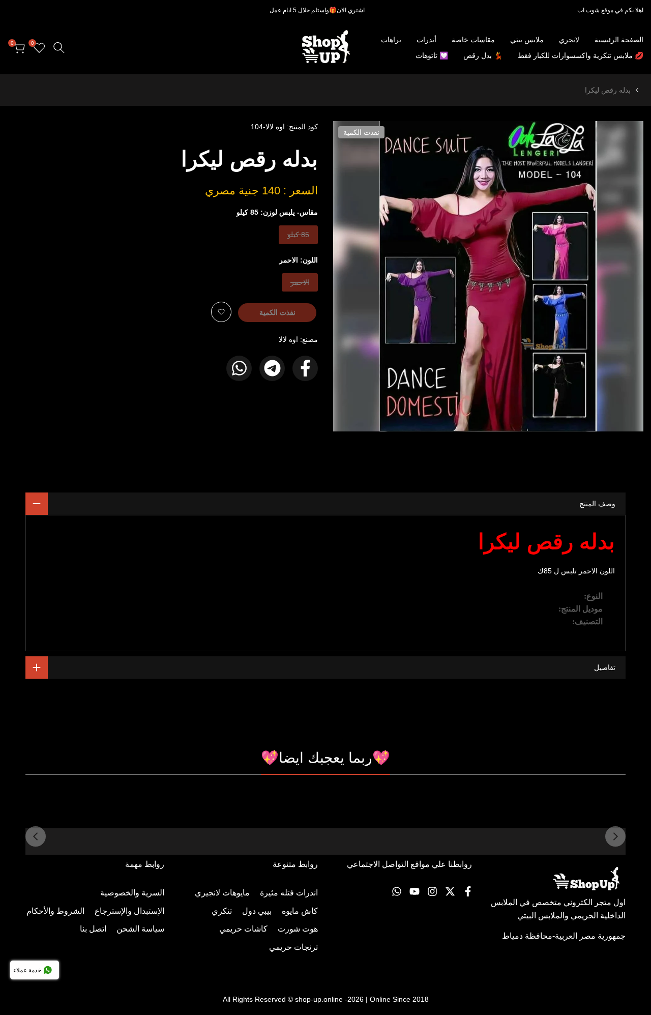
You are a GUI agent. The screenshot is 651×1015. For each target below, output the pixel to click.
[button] (221, 312)
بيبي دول (257, 911)
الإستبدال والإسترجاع (129, 911)
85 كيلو (298, 237)
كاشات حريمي (243, 928)
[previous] (615, 836)
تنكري (222, 911)
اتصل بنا (93, 928)
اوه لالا (288, 339)
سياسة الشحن (140, 928)
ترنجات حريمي (293, 947)
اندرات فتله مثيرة (289, 892)
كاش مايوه (300, 911)
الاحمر (300, 285)
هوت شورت (298, 928)
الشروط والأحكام (55, 911)
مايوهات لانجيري (222, 892)
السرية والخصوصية (132, 892)
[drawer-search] (59, 47)
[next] (35, 836)
